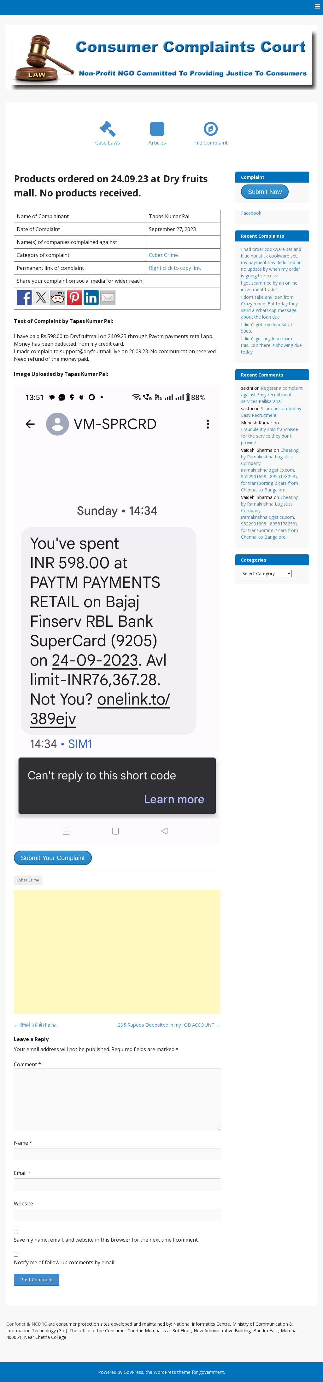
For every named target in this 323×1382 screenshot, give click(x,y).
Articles (157, 142)
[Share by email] (107, 297)
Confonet (16, 1324)
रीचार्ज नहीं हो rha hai (35, 1025)
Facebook (251, 213)
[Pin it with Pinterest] (74, 297)
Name (23, 1142)
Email (22, 1173)
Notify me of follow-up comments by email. (64, 1262)
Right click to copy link (175, 267)
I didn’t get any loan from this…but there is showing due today (271, 345)
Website (23, 1203)
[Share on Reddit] (57, 297)
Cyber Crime (163, 255)
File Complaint (211, 142)
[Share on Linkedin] (91, 297)
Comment (27, 1064)
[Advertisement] (117, 952)
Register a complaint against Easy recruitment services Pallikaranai (272, 394)
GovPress (133, 1372)
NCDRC (39, 1324)
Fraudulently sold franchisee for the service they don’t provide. (269, 435)
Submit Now (265, 191)
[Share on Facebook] (24, 297)
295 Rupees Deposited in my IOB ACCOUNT (169, 1025)
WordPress (165, 1372)
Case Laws (107, 142)
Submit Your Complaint (53, 857)
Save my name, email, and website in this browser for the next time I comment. (106, 1239)
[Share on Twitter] (41, 297)
